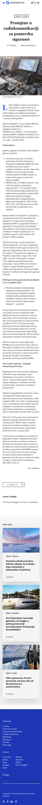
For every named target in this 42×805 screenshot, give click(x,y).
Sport (5, 767)
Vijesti (17, 16)
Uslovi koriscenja (10, 729)
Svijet (26, 16)
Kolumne (19, 759)
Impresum (7, 739)
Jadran (9, 759)
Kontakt (6, 742)
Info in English (22, 765)
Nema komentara (28, 45)
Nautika (15, 613)
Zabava (15, 556)
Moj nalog (7, 745)
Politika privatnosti (10, 734)
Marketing (7, 737)
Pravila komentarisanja (12, 731)
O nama (6, 726)
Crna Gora (9, 757)
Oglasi (18, 762)
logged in (17, 502)
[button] (38, 3)
